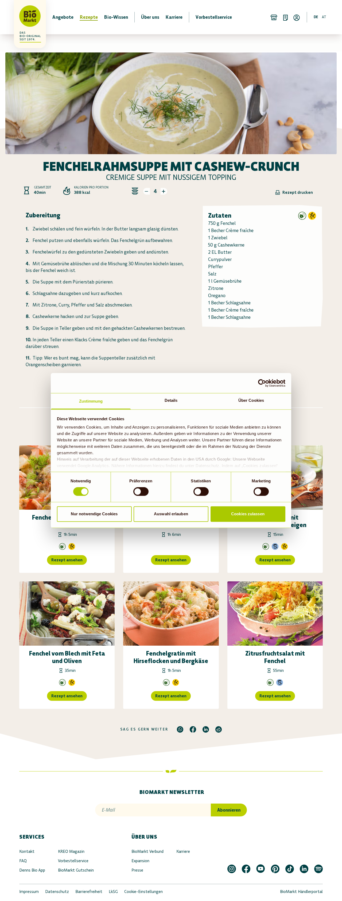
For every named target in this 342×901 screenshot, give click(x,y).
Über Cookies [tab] (251, 400)
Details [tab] (171, 400)
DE (316, 17)
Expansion (140, 860)
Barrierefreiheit (88, 891)
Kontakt (26, 851)
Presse (137, 870)
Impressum (29, 891)
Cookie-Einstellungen (143, 891)
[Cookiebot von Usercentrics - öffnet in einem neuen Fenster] (262, 383)
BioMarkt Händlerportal (301, 891)
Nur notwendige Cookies (94, 514)
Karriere (183, 851)
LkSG (113, 891)
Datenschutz (57, 891)
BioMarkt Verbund (147, 851)
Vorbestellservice (73, 860)
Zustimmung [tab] (91, 401)
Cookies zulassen (248, 514)
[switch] (141, 491)
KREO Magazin (71, 851)
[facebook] (193, 729)
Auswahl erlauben (171, 514)
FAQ (23, 860)
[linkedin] (206, 729)
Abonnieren (228, 810)
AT (324, 17)
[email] (218, 729)
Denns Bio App (32, 870)
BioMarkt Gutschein (76, 870)
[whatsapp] (180, 729)
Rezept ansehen (67, 559)
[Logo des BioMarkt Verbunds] (27, 17)
